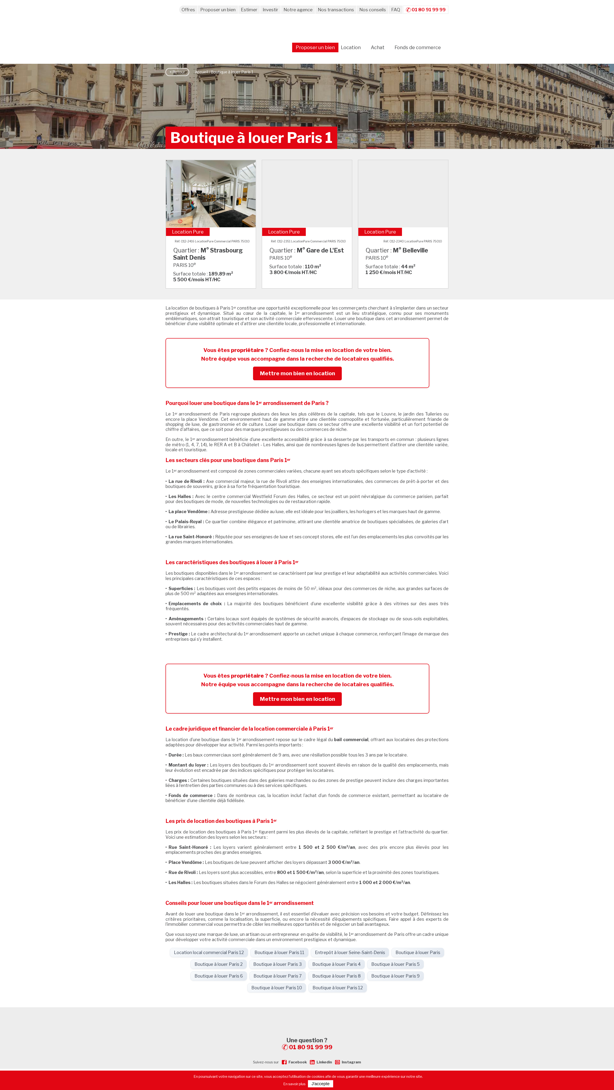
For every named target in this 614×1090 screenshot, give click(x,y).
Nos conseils (372, 9)
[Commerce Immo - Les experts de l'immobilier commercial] (307, 1016)
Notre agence (298, 9)
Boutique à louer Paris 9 (395, 976)
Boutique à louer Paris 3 (277, 964)
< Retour (177, 72)
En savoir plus (294, 1084)
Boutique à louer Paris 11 (279, 952)
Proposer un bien (218, 9)
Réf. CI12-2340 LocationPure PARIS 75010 (413, 241)
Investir (270, 9)
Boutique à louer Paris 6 (219, 976)
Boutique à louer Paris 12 (338, 987)
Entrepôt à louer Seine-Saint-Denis (350, 952)
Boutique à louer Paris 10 (276, 987)
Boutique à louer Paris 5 (395, 964)
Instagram (351, 1062)
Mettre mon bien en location (297, 373)
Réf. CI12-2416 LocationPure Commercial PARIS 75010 (212, 241)
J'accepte (321, 1083)
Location (351, 47)
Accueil (201, 72)
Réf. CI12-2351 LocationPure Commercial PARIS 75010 (308, 241)
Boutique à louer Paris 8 (336, 976)
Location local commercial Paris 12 (209, 952)
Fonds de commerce (418, 47)
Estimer (249, 9)
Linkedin (324, 1062)
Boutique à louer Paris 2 (219, 964)
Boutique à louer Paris (418, 952)
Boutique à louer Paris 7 (278, 976)
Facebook (298, 1062)
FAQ (395, 9)
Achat (377, 47)
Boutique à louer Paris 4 (336, 964)
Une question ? (309, 1044)
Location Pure (188, 232)
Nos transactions (336, 9)
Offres (188, 9)
